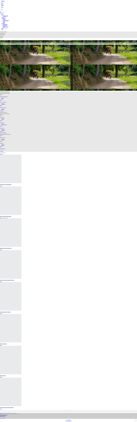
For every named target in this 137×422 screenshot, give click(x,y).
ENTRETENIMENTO (5, 24)
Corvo (2, 7)
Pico (2, 3)
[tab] (68, 97)
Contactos (15, 413)
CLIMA (3, 21)
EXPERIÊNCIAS (3, 23)
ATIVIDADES (1, 36)
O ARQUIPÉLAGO (3, 18)
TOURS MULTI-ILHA (5, 15)
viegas (1, 249)
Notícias (12, 413)
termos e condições (70, 45)
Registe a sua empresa (2, 413)
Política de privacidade (3, 415)
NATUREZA (1, 37)
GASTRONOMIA (5, 25)
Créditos (7, 413)
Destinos (10, 413)
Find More (1, 131)
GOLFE (4, 27)
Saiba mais (1, 154)
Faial (2, 4)
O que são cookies (2, 416)
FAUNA (4, 22)
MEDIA (2, 28)
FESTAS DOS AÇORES (6, 26)
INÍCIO (2, 14)
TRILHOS (2, 17)
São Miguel (2, 1)
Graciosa (2, 5)
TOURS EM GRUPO (5, 16)
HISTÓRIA (4, 19)
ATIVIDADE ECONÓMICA (6, 20)
